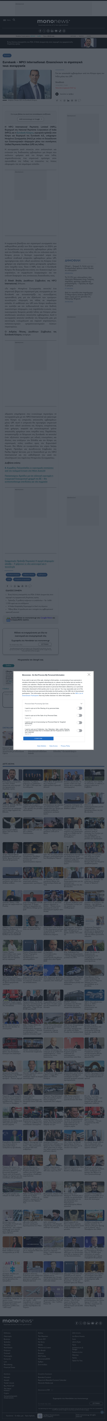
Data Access (53, 746)
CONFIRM (38, 738)
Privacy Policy (65, 746)
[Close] (90, 675)
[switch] (79, 708)
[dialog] (53, 710)
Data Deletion (41, 746)
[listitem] (53, 703)
